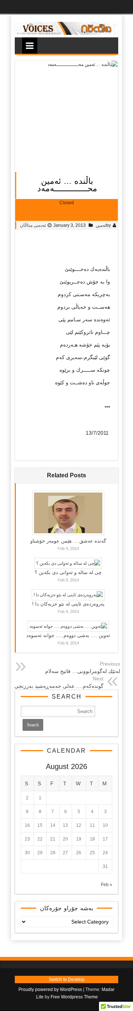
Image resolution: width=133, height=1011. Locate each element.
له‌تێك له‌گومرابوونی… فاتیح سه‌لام (82, 671)
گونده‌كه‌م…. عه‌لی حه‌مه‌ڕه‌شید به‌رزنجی (58, 686)
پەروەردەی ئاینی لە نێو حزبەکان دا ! (68, 604)
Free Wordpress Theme (74, 997)
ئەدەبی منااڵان (33, 225)
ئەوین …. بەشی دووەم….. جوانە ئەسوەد (68, 635)
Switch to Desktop (67, 979)
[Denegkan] (66, 33)
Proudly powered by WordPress (50, 989)
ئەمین (101, 225)
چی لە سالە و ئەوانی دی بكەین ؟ (68, 572)
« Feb (106, 884)
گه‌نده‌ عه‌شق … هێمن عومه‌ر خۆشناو (68, 541)
